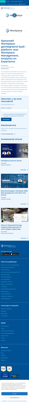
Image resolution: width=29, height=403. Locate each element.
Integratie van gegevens (7, 296)
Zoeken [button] (3, 1)
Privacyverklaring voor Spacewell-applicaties (17, 400)
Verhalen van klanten (6, 350)
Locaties (3, 340)
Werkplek (8, 164)
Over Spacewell (5, 326)
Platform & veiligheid (6, 308)
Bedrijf (3, 323)
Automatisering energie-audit (8, 289)
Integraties (3, 311)
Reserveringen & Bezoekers (7, 267)
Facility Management (6, 277)
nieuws (2, 328)
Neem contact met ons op (16, 1)
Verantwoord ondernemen (7, 331)
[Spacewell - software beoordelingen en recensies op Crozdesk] (5, 377)
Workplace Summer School (11, 161)
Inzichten (3, 355)
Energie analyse (5, 291)
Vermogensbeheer (5, 279)
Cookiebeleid (4, 400)
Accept (14, 393)
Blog (2, 233)
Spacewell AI (4, 313)
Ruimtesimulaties (5, 274)
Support (8, 1)
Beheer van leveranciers (7, 284)
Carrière (3, 338)
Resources (10, 233)
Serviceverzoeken (5, 269)
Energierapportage (5, 298)
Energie (6, 233)
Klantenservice (4, 335)
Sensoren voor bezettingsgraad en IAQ (10, 272)
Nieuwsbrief (3, 4)
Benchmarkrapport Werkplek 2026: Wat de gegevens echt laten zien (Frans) (14, 193)
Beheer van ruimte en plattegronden (10, 265)
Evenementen (4, 357)
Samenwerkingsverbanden (7, 333)
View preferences (14, 397)
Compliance (4, 286)
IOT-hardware (4, 316)
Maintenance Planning (6, 281)
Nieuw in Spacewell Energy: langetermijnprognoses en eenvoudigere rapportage (11, 227)
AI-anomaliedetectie (6, 293)
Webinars (3, 164)
